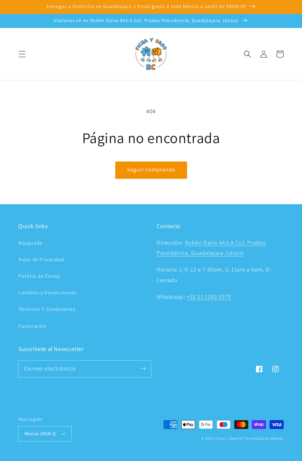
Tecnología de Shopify (264, 438)
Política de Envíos (39, 276)
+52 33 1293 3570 (208, 297)
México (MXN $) (40, 433)
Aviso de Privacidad (41, 259)
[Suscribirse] (143, 369)
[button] (22, 54)
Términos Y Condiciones (46, 309)
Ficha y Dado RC (229, 438)
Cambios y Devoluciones (47, 292)
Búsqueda (30, 243)
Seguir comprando (151, 169)
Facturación (32, 326)
